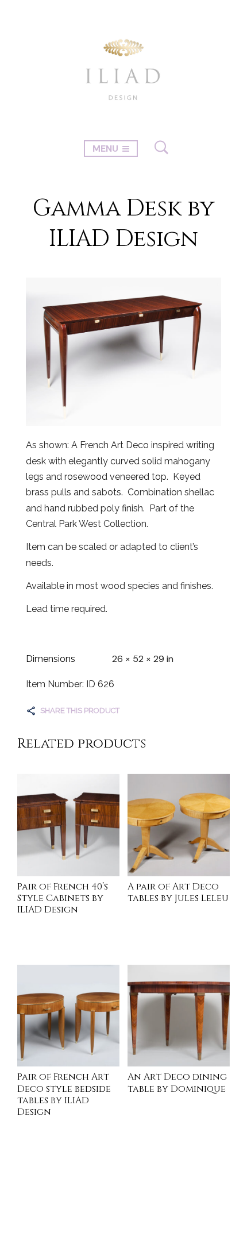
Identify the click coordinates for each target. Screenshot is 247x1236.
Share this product (79, 710)
